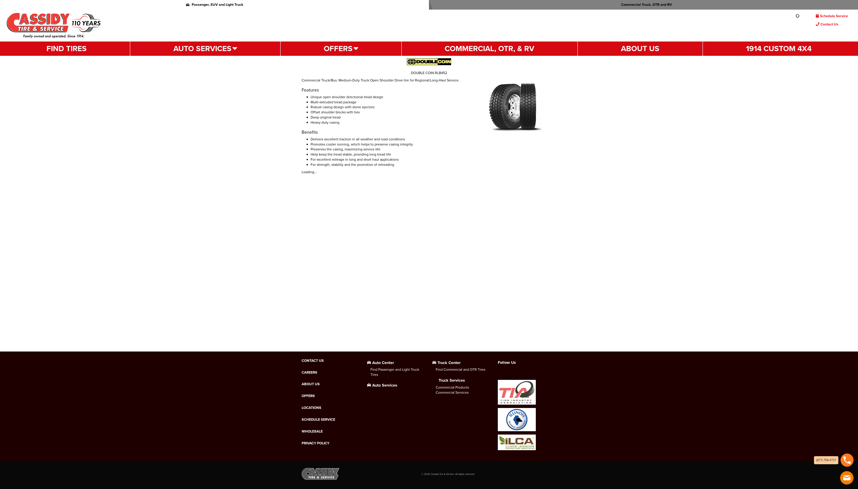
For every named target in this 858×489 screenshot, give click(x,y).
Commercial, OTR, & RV (489, 48)
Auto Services (202, 48)
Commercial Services (452, 392)
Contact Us (829, 24)
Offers (338, 48)
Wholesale (312, 431)
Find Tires (66, 48)
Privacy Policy (315, 443)
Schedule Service (834, 16)
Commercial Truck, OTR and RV (646, 4)
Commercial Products (452, 387)
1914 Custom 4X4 (779, 48)
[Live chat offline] (847, 478)
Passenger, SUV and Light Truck (217, 4)
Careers (309, 372)
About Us (640, 48)
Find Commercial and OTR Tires (460, 369)
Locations (311, 407)
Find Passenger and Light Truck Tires (394, 372)
